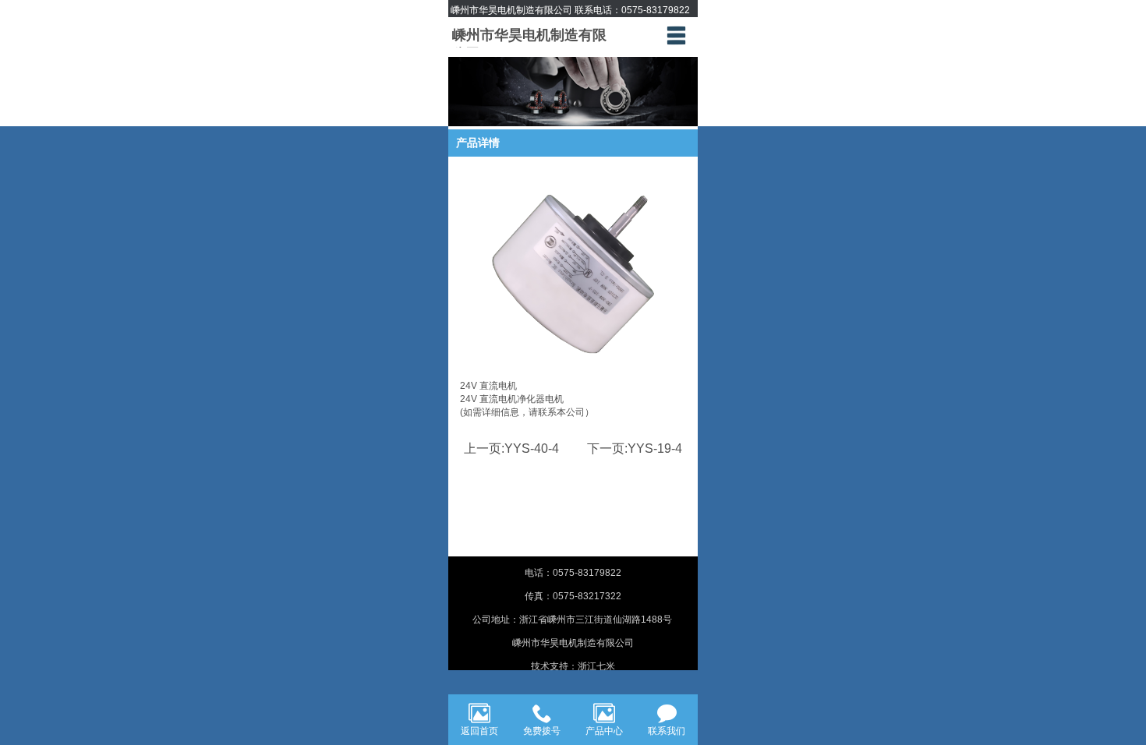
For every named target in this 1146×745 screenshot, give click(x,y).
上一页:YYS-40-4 (511, 448)
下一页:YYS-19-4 (634, 448)
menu (676, 35)
